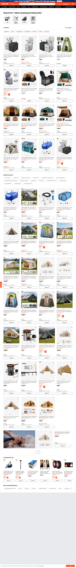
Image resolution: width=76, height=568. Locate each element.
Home (4, 9)
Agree (70, 565)
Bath (7, 9)
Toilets (10, 9)
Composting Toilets (14, 9)
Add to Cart (11, 65)
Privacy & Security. (41, 565)
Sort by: (66, 27)
